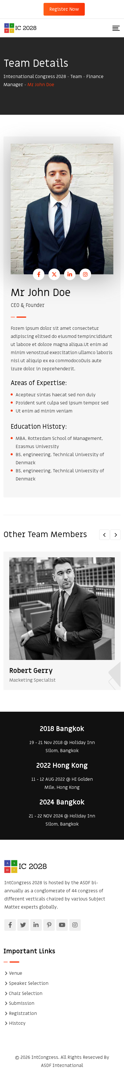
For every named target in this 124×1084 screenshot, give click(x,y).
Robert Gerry (31, 670)
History (17, 1023)
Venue (15, 973)
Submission (21, 1003)
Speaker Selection (28, 983)
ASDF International (62, 1065)
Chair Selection (25, 993)
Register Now (64, 9)
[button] (104, 535)
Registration (23, 1013)
